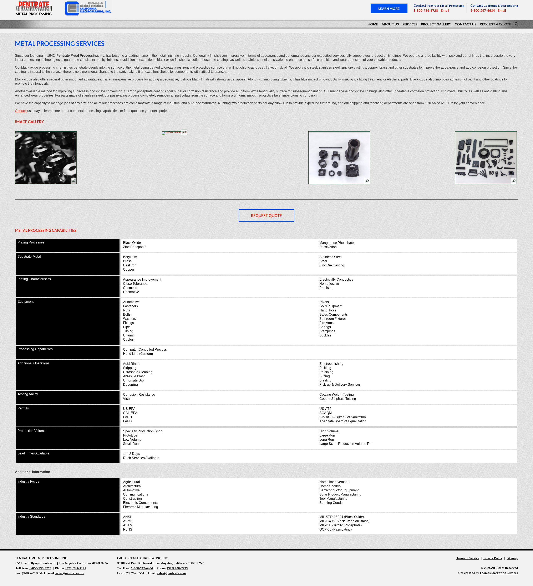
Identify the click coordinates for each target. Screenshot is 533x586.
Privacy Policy (492, 558)
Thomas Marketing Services (498, 573)
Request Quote (266, 215)
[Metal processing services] (46, 157)
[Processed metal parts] (339, 157)
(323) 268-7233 (177, 568)
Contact (20, 111)
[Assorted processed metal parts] (486, 157)
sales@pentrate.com (69, 573)
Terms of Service (467, 558)
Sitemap (512, 558)
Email (445, 10)
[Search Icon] (516, 24)
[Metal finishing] (174, 133)
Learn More (389, 8)
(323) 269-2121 (75, 568)
